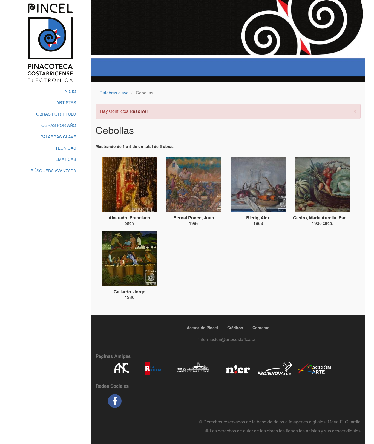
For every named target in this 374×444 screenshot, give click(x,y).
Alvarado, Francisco (129, 217)
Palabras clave (114, 93)
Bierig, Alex (258, 217)
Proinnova (274, 368)
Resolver (139, 111)
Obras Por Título (56, 114)
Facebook (115, 401)
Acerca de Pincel (202, 327)
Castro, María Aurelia (314, 217)
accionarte (314, 368)
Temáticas (64, 159)
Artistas (66, 102)
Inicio (70, 91)
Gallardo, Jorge (129, 291)
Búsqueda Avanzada (53, 170)
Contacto (261, 327)
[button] (354, 110)
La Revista (153, 368)
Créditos (235, 327)
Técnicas (65, 148)
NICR (237, 368)
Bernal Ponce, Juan (193, 217)
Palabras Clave (58, 136)
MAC (193, 368)
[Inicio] (50, 42)
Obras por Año (58, 125)
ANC (121, 368)
